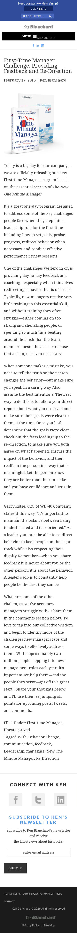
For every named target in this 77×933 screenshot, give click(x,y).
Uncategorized (17, 730)
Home (7, 894)
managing (35, 751)
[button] (46, 37)
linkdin (60, 799)
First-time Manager (44, 723)
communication (18, 744)
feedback (43, 744)
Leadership (14, 751)
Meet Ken (16, 894)
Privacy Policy (31, 925)
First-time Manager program (30, 180)
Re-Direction (47, 758)
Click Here (38, 8)
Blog (59, 894)
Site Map (49, 925)
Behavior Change (44, 737)
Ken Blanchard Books (39, 27)
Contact (9, 901)
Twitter (38, 799)
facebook (15, 799)
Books (27, 894)
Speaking (36, 894)
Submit (15, 868)
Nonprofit (49, 894)
